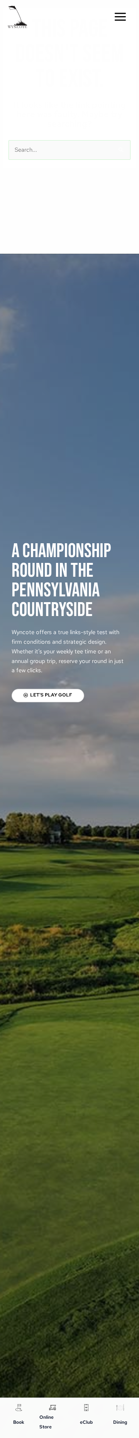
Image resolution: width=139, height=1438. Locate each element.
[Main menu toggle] (120, 17)
